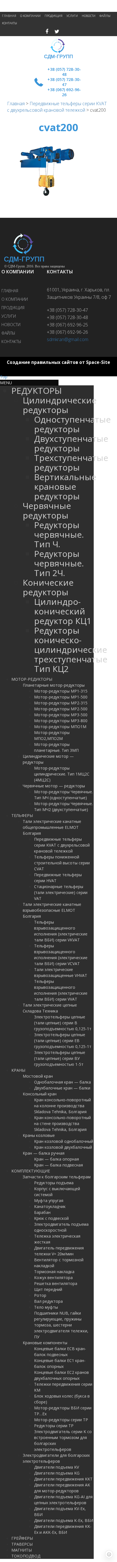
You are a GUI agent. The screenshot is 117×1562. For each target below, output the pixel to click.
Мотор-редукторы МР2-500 (60, 708)
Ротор (40, 1295)
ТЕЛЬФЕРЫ (22, 815)
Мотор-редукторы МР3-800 (60, 720)
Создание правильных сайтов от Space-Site (58, 362)
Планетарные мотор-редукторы (54, 685)
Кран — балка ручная (43, 1153)
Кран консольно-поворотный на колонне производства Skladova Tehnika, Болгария (62, 1105)
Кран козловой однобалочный (63, 1141)
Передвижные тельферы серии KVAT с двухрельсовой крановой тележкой (57, 106)
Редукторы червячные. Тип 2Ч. (59, 563)
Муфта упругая (48, 1200)
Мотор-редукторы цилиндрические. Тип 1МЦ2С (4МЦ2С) (61, 774)
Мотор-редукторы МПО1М (60, 726)
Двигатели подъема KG (57, 1473)
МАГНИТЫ (21, 1550)
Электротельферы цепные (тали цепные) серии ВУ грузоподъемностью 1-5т (59, 1058)
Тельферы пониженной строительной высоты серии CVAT (62, 862)
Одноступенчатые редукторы (72, 424)
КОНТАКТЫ (9, 23)
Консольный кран (40, 1094)
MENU (6, 382)
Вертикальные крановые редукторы (65, 486)
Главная (16, 103)
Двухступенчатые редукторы (71, 443)
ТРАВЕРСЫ (22, 1544)
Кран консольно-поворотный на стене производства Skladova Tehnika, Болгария (62, 1123)
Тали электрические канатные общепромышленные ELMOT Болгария (52, 827)
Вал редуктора (48, 1301)
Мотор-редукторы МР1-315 (60, 691)
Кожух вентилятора (53, 1277)
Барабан (42, 1212)
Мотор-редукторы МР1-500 (60, 697)
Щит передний (48, 1289)
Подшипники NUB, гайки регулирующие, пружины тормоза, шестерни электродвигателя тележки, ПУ (61, 1324)
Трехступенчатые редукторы (71, 462)
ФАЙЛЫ (104, 16)
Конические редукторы (48, 587)
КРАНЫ (18, 1070)
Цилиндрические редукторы (60, 405)
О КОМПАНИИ (30, 16)
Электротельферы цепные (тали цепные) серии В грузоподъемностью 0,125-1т (62, 1022)
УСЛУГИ (72, 16)
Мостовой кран (38, 1076)
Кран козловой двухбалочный (63, 1147)
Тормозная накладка (54, 1271)
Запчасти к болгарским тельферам (57, 1176)
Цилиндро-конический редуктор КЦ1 (62, 611)
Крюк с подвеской (51, 1218)
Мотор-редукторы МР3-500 (60, 714)
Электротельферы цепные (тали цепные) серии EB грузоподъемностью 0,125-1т (62, 1040)
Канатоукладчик (50, 1206)
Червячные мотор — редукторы (54, 785)
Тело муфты (46, 1307)
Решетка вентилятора (55, 1283)
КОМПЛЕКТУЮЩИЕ (30, 1171)
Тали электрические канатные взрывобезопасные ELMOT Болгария (52, 910)
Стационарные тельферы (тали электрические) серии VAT (60, 892)
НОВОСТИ (88, 16)
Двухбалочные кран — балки (62, 1088)
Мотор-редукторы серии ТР (61, 1419)
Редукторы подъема (54, 1182)
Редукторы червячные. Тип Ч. (59, 534)
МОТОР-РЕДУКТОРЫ (31, 679)
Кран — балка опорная (56, 1159)
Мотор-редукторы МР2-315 (60, 703)
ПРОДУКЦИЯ (53, 16)
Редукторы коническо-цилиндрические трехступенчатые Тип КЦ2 (70, 650)
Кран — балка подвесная (58, 1165)
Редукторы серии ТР (54, 1425)
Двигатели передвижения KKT (63, 1479)
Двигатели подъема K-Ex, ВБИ (63, 1520)
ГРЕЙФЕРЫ (22, 1538)
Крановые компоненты (45, 1342)
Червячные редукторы (47, 510)
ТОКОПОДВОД (25, 1556)
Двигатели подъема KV (56, 1467)
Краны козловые (39, 1135)
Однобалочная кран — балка (62, 1082)
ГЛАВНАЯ (9, 16)
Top (3, 376)
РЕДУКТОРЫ (36, 390)
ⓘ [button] (109, 1554)
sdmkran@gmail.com (67, 339)
